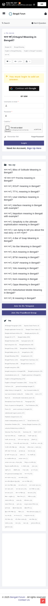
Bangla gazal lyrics (32, 333)
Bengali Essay (11, 348)
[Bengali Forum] (18, 13)
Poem (8, 409)
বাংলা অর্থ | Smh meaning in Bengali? (21, 273)
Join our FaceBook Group (24, 313)
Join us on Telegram (24, 306)
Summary (27, 432)
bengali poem (26, 356)
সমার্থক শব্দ (9, 523)
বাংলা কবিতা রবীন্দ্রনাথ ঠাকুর (12, 481)
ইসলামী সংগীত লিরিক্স (11, 447)
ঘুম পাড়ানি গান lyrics (11, 455)
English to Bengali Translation (33, 51)
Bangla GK (8, 47)
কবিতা (22, 447)
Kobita (29, 394)
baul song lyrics (11, 344)
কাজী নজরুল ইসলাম (10, 451)
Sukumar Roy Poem (12, 432)
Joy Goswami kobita (31, 390)
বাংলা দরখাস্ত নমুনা (35, 485)
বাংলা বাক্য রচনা (21, 489)
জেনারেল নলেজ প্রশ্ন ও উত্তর (13, 462)
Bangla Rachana (12, 341)
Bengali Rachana (11, 363)
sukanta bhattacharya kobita (15, 428)
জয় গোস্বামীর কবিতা (10, 458)
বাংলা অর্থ (7, 54)
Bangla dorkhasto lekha (13, 333)
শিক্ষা (7, 33)
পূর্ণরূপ (34, 466)
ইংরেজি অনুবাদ (32, 436)
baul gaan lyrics (27, 341)
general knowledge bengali (25, 386)
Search (7, 23)
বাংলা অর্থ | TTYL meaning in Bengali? (22, 191)
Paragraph (30, 401)
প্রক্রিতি (16, 470)
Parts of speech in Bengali (14, 405)
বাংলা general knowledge (13, 473)
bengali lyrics (27, 352)
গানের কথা (31, 451)
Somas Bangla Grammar (31, 424)
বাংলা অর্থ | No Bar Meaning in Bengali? (22, 246)
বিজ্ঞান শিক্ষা (21, 496)
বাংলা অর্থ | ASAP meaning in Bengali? (22, 262)
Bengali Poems (11, 360)
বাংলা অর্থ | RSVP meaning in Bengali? (22, 186)
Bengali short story (28, 363)
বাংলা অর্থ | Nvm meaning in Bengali (21, 279)
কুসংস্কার (22, 451)
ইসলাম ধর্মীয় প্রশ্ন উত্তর (21, 443)
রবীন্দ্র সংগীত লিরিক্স (10, 511)
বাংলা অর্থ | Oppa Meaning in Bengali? (22, 284)
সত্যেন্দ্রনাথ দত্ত (29, 515)
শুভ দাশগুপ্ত (18, 515)
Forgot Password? (37, 137)
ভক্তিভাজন (28, 500)
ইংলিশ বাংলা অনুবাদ (23, 439)
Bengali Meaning (19, 47)
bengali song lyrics (12, 367)
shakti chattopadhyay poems (15, 420)
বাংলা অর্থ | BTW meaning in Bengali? (21, 257)
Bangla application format (14, 329)
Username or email (11, 102)
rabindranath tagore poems (15, 413)
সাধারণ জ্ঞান (11, 33)
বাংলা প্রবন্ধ (9, 489)
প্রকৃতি (8, 470)
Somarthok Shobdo (12, 424)
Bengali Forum (17, 597)
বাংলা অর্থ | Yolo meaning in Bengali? (21, 268)
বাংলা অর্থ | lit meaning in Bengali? (20, 298)
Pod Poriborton (32, 405)
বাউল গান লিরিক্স (20, 492)
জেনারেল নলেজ (23, 458)
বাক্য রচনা (32, 492)
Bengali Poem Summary (29, 360)
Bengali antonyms (26, 344)
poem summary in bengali (22, 409)
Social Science (33, 420)
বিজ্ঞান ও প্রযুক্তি (10, 496)
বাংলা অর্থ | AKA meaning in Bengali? (21, 252)
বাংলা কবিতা (23, 477)
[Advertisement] (24, 560)
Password (8, 112)
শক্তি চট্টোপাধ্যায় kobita (33, 511)
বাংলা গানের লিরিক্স (10, 485)
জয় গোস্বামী (31, 455)
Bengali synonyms (35, 371)
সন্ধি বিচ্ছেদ (9, 519)
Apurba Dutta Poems (31, 325)
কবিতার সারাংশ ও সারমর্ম (34, 447)
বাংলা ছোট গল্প (22, 485)
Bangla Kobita (24, 337)
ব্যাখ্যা (19, 500)
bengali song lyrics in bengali (15, 371)
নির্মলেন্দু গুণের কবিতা (30, 462)
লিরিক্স (21, 511)
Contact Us (24, 600)
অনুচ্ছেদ (37, 432)
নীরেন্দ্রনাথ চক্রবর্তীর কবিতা (12, 466)
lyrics (38, 394)
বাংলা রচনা (9, 492)
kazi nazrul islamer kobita (14, 394)
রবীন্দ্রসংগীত (28, 508)
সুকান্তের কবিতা (35, 523)
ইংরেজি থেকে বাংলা (10, 439)
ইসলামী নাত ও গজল (36, 443)
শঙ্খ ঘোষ (8, 515)
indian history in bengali (13, 390)
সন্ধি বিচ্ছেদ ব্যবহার (20, 519)
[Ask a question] (42, 600)
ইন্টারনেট (34, 439)
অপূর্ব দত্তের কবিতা (10, 436)
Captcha (7, 121)
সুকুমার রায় (9, 527)
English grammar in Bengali (31, 375)
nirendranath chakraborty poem (23, 398)
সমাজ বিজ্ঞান (33, 519)
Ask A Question (40, 23)
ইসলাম (8, 443)
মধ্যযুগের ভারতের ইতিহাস (31, 504)
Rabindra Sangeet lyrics (13, 417)
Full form (9, 386)
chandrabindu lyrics (12, 375)
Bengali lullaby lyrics (12, 352)
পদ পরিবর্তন (25, 466)
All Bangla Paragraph (13, 325)
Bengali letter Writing (27, 348)
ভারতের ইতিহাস (9, 504)
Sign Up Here (34, 148)
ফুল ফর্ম (34, 470)
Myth (7, 398)
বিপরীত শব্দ (32, 496)
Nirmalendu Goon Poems (14, 401)
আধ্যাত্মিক (21, 436)
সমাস (18, 523)
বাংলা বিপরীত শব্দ (34, 489)
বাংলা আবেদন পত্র (10, 477)
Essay (32, 382)
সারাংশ (25, 523)
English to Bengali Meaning (13, 51)
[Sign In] (45, 13)
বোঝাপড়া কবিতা (9, 500)
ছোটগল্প (22, 455)
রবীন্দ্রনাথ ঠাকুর (17, 508)
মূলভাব (7, 508)
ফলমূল (26, 470)
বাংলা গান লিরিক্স (27, 481)
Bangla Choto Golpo (33, 329)
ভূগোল (19, 504)
